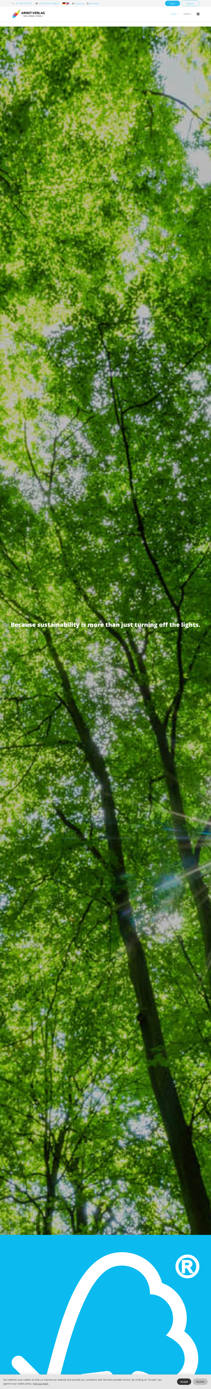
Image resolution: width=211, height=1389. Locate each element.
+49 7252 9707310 (23, 3)
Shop (187, 14)
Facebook (79, 3)
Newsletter (94, 3)
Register (190, 3)
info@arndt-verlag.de (49, 3)
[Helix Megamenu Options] (198, 14)
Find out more (40, 1383)
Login (172, 3)
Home (173, 14)
